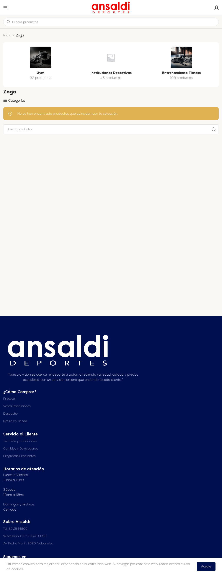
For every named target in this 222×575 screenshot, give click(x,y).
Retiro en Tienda (15, 421)
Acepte (206, 566)
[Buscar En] (214, 129)
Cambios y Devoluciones (20, 448)
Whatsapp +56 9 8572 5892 (24, 536)
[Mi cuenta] (216, 7)
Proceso (9, 399)
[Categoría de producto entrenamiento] (181, 65)
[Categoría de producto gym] (41, 65)
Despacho (10, 413)
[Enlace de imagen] (58, 350)
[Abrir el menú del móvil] (5, 7)
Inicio (7, 35)
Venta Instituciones (17, 406)
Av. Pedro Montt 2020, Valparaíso (28, 543)
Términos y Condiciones (20, 441)
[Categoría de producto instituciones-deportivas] (111, 65)
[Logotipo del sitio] (111, 7)
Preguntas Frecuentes (19, 456)
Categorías (16, 100)
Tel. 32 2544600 (15, 529)
